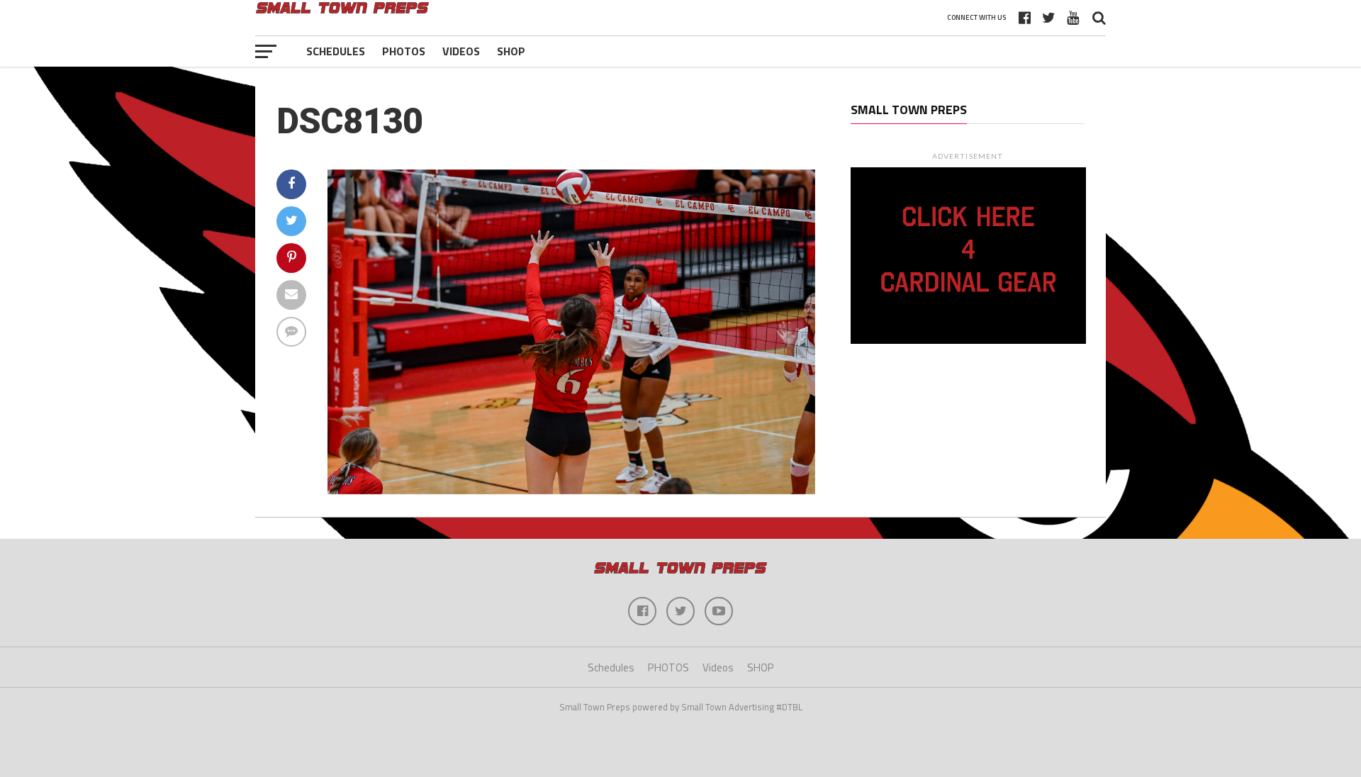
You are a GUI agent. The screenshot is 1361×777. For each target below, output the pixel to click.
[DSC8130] (571, 489)
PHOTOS (403, 51)
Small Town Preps (909, 109)
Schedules (335, 51)
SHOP (511, 51)
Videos (461, 51)
